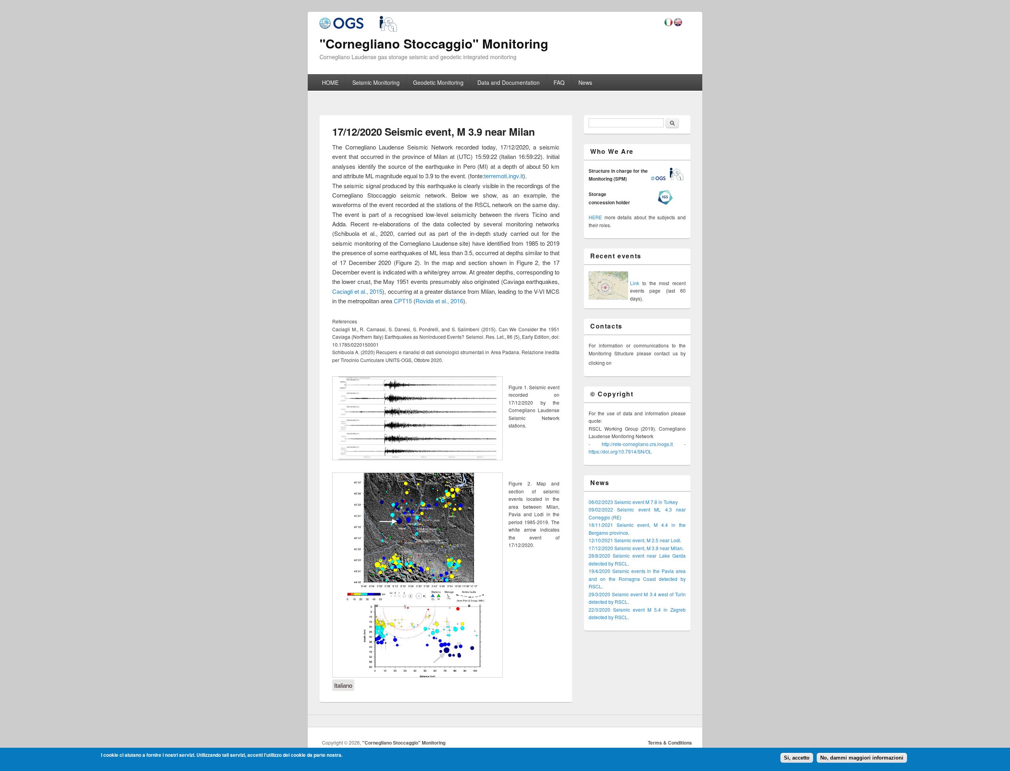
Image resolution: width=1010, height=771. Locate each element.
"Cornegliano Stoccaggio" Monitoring (403, 742)
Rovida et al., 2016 (439, 301)
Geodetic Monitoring (438, 82)
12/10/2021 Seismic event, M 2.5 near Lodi (634, 540)
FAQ (559, 82)
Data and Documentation (508, 82)
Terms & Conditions (670, 742)
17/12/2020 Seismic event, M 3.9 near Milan (636, 548)
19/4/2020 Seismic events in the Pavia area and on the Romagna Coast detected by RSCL (637, 579)
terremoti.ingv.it (503, 176)
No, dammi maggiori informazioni (861, 758)
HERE (595, 217)
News (585, 82)
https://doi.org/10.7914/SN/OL (620, 451)
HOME (330, 82)
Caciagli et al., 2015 (357, 291)
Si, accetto (797, 758)
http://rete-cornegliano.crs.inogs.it (637, 444)
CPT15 (403, 301)
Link (634, 283)
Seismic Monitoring (376, 82)
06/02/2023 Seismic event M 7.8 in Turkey (633, 501)
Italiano (343, 685)
